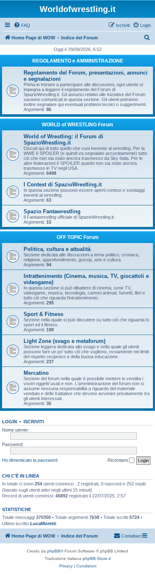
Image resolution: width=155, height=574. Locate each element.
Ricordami (118, 460)
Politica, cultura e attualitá (57, 249)
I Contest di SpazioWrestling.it (63, 184)
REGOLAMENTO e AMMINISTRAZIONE (77, 61)
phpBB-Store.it (97, 558)
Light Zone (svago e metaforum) (64, 341)
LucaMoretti (43, 523)
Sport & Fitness (43, 314)
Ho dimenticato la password (29, 460)
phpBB (53, 551)
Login (9, 421)
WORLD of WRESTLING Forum (77, 125)
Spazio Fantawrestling (52, 211)
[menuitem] (22, 25)
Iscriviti (34, 421)
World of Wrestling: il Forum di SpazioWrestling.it (63, 139)
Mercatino (36, 373)
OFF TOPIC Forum (78, 237)
